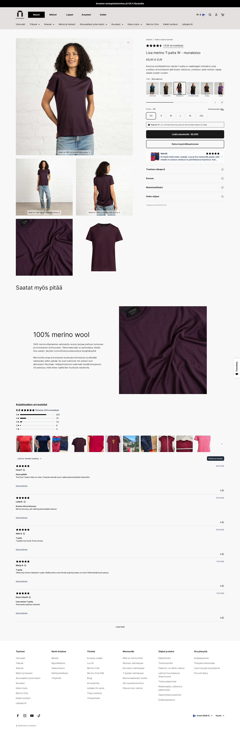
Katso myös (133, 24)
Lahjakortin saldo (95, 688)
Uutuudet (20, 24)
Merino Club (152, 24)
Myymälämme (58, 663)
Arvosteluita (93, 683)
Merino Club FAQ (95, 673)
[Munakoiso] (179, 88)
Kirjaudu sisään (94, 658)
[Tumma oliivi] (166, 88)
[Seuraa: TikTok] (39, 716)
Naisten (149, 39)
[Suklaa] (207, 88)
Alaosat (48, 24)
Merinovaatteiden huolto (135, 678)
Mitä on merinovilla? (133, 658)
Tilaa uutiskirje (94, 693)
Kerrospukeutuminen (133, 683)
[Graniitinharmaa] (193, 88)
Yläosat (33, 24)
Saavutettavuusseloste (169, 694)
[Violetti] (220, 88)
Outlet (103, 14)
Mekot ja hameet (67, 24)
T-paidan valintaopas (133, 673)
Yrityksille (56, 678)
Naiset (36, 14)
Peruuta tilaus (201, 673)
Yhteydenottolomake (204, 663)
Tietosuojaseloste (167, 681)
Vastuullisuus (58, 668)
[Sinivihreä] (152, 88)
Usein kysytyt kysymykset (207, 668)
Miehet (53, 14)
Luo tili (90, 663)
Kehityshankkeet (60, 673)
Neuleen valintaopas (133, 663)
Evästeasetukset (166, 699)
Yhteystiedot (93, 698)
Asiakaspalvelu (201, 658)
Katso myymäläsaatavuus (185, 144)
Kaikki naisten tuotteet (164, 39)
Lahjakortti (187, 24)
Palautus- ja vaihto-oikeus (171, 668)
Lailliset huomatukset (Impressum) (169, 675)
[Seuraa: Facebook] (18, 716)
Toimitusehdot (165, 663)
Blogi (89, 678)
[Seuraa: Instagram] (25, 716)
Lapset (69, 14)
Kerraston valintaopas (133, 668)
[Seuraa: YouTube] (32, 716)
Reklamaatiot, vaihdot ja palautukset (170, 688)
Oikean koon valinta (132, 688)
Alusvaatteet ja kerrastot (92, 24)
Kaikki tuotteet (170, 24)
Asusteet (115, 24)
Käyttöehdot (164, 658)
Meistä (55, 658)
